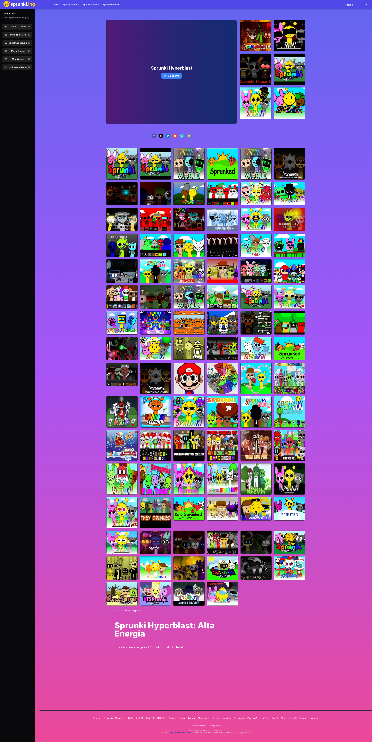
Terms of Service (198, 726)
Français (108, 718)
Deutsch (119, 718)
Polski (182, 718)
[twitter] (161, 135)
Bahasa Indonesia (308, 718)
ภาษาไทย (264, 718)
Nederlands (204, 718)
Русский (252, 718)
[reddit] (175, 135)
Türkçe (192, 718)
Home (56, 4)
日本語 (130, 718)
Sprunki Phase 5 (111, 4)
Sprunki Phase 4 (91, 4)
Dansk (275, 718)
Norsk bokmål (289, 718)
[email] (189, 135)
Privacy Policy (215, 726)
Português (239, 718)
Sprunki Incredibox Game (181, 733)
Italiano (173, 718)
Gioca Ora (173, 75)
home (117, 610)
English (97, 718)
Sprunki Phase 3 (71, 4)
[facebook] (154, 135)
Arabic (216, 718)
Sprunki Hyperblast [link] (134, 610)
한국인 (139, 718)
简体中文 (150, 718)
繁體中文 (161, 718)
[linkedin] (168, 135)
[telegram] (182, 135)
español (226, 718)
